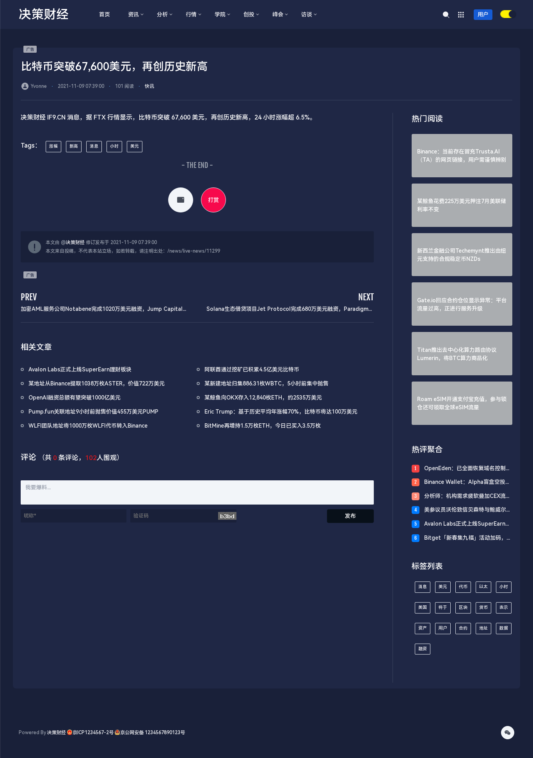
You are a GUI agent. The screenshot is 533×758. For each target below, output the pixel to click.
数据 (503, 628)
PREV (29, 297)
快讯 (149, 86)
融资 (422, 648)
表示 (503, 607)
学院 (220, 14)
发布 (350, 516)
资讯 (133, 14)
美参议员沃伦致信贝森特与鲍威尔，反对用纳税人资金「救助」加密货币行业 (468, 510)
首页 (104, 14)
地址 (483, 628)
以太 (483, 586)
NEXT (366, 297)
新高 (73, 146)
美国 (422, 607)
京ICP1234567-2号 (93, 732)
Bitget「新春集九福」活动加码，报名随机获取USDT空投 (468, 538)
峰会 (277, 14)
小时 (114, 146)
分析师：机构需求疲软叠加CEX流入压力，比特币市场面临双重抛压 (467, 496)
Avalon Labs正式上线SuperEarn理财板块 (467, 524)
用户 (483, 14)
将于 (443, 607)
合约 (463, 628)
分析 (162, 14)
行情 (191, 14)
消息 (94, 146)
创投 (248, 14)
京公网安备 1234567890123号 (152, 732)
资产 (422, 628)
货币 (483, 607)
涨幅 (53, 146)
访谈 (306, 14)
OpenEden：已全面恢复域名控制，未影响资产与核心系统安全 (467, 469)
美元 (134, 146)
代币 (463, 586)
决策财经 (75, 242)
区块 (463, 607)
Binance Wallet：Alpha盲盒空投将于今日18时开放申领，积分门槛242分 (467, 482)
